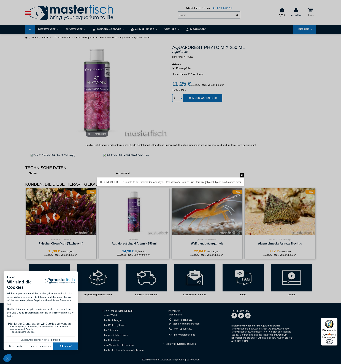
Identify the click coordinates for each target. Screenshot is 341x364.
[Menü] (335, 320)
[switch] (329, 341)
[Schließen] (242, 175)
